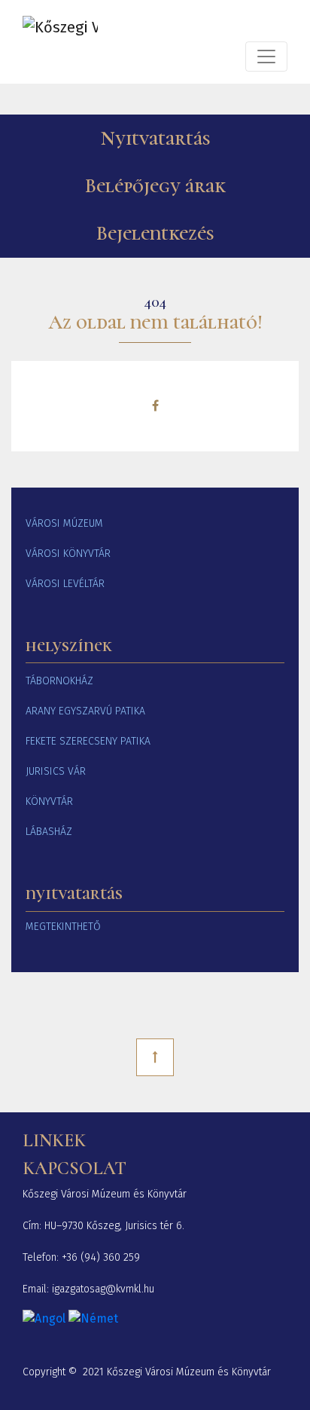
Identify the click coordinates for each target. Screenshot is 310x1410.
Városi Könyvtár (68, 553)
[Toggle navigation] (266, 56)
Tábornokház (59, 680)
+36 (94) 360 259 (101, 1257)
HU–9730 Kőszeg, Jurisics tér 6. (114, 1225)
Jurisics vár (56, 771)
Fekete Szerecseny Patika (88, 741)
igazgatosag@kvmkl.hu (103, 1289)
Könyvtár (49, 801)
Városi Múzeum (64, 523)
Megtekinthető (63, 926)
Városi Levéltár (65, 583)
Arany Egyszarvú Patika (85, 711)
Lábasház (49, 831)
